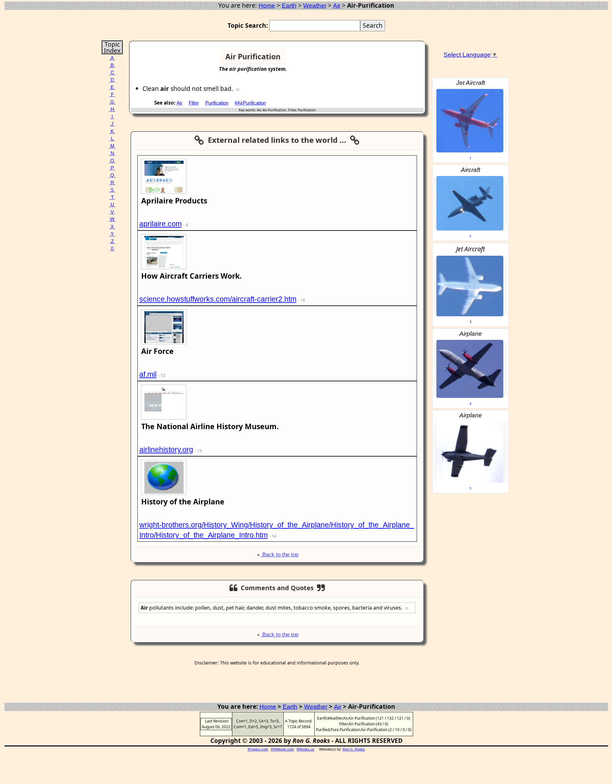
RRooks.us (305, 749)
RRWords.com (282, 749)
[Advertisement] (399, 59)
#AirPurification (250, 103)
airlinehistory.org (166, 449)
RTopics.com (258, 749)
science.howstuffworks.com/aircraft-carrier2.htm (217, 299)
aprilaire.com (160, 224)
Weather (314, 5)
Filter (194, 103)
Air (336, 5)
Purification (216, 103)
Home (267, 5)
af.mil (148, 374)
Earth (289, 5)
